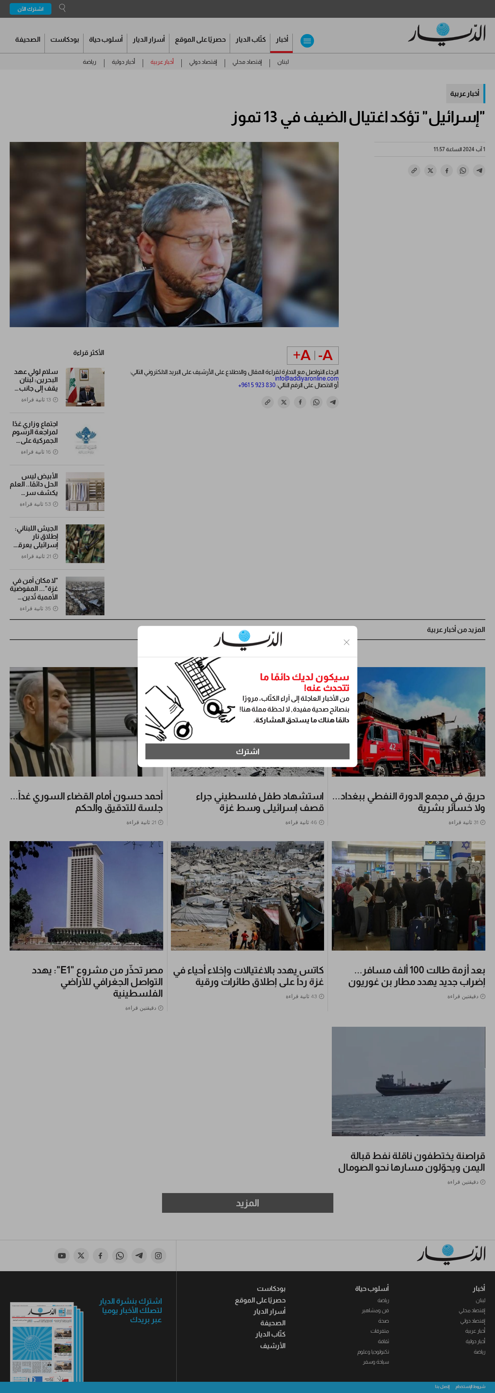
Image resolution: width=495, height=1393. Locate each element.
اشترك (247, 751)
